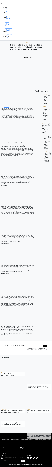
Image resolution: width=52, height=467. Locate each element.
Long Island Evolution (29, 142)
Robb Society (6, 36)
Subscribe (22, 452)
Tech (6, 35)
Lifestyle (5, 31)
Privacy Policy (39, 446)
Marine (6, 11)
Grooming (7, 24)
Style (4, 20)
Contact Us (22, 447)
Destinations (7, 18)
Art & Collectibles (8, 28)
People (6, 37)
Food (6, 13)
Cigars (6, 16)
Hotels (6, 19)
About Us (21, 446)
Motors (5, 7)
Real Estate (7, 30)
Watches (7, 25)
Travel (5, 17)
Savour (5, 12)
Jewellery (7, 22)
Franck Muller (6, 107)
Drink (6, 14)
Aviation (6, 8)
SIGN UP (45, 346)
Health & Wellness (8, 34)
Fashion (6, 23)
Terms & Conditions (23, 449)
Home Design (7, 29)
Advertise (21, 448)
